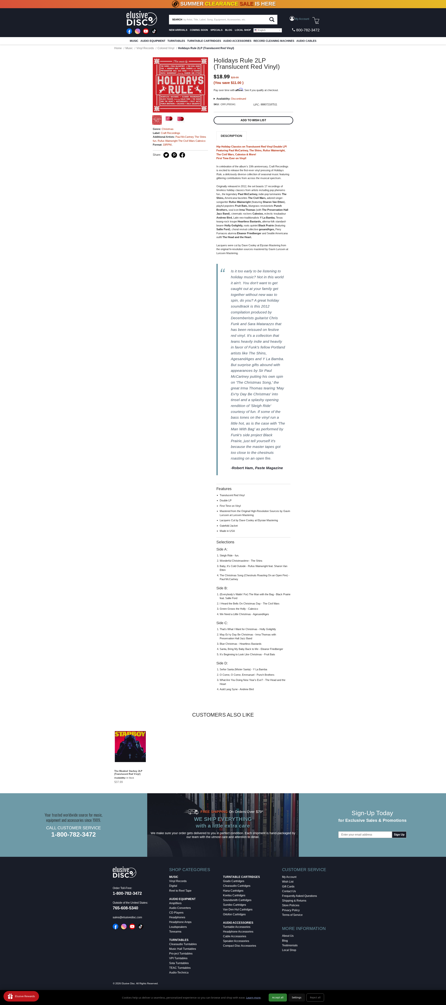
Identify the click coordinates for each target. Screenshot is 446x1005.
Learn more (253, 997)
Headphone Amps (180, 922)
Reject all (315, 997)
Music (134, 40)
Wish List (287, 881)
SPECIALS (216, 30)
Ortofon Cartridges (234, 914)
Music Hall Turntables (182, 948)
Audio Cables (306, 40)
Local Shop (289, 950)
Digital (173, 885)
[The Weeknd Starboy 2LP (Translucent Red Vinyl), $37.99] (130, 746)
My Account (289, 876)
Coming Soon (199, 30)
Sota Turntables (179, 963)
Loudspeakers (178, 926)
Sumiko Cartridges (234, 904)
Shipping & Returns (294, 900)
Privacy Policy (291, 910)
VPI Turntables (178, 958)
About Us (288, 935)
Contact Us (289, 891)
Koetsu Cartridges (234, 895)
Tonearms (175, 931)
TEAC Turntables (180, 967)
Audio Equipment (152, 40)
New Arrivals (178, 30)
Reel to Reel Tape (180, 890)
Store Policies (290, 905)
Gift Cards (288, 886)
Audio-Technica (179, 972)
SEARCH (177, 19)
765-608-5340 (125, 908)
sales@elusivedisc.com (127, 917)
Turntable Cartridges (204, 40)
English (261, 30)
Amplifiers (175, 903)
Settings (296, 997)
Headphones (177, 917)
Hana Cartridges (233, 890)
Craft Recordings (170, 132)
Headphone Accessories (238, 931)
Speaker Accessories (236, 941)
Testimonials (290, 945)
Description (231, 136)
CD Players (176, 912)
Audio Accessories (237, 40)
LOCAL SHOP (243, 30)
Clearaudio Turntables (183, 944)
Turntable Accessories (236, 926)
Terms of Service (292, 914)
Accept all (277, 997)
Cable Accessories (234, 936)
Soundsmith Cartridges (237, 900)
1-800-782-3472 (73, 834)
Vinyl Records (178, 881)
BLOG (228, 30)
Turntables (176, 40)
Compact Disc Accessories (239, 945)
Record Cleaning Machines (273, 40)
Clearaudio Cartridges (236, 885)
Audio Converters (180, 907)
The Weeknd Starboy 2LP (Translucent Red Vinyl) (128, 772)
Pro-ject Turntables (181, 953)
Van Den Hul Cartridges (237, 909)
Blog (285, 940)
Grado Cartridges (233, 881)
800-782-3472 (307, 30)
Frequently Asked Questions (299, 895)
